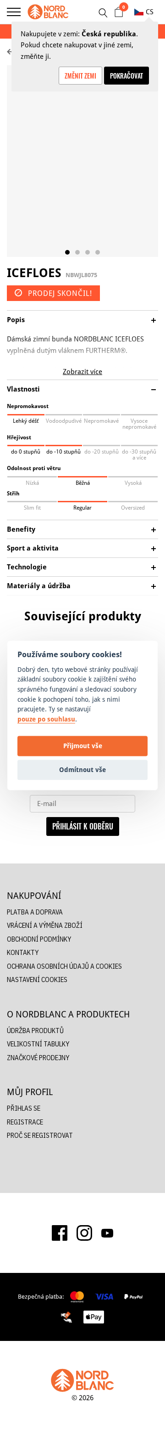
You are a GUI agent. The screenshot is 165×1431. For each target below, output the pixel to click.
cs (150, 11)
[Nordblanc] (48, 12)
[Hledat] (102, 13)
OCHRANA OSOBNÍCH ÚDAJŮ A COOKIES (64, 966)
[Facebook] (59, 1233)
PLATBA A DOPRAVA (35, 912)
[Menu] (14, 12)
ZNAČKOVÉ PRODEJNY (38, 1057)
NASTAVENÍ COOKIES (37, 979)
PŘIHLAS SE (23, 1108)
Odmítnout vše (82, 769)
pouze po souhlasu (46, 719)
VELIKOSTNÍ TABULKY (38, 1043)
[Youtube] (107, 1232)
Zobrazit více (82, 371)
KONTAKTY (22, 952)
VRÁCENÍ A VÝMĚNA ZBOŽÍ (44, 925)
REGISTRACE (25, 1122)
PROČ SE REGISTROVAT (40, 1135)
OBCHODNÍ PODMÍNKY (39, 939)
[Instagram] (84, 1233)
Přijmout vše (82, 746)
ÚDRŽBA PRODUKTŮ (35, 1030)
